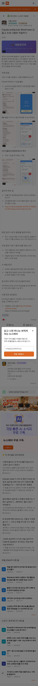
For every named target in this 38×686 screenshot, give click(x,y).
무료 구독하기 (19, 354)
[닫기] (33, 331)
